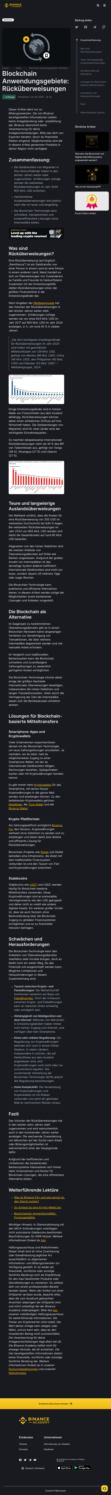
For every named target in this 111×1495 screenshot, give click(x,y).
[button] (104, 5)
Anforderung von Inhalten (57, 1444)
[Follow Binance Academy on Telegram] (30, 1460)
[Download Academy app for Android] (82, 1468)
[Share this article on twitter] (76, 27)
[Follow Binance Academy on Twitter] (25, 1460)
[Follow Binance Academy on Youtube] (35, 1460)
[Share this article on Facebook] (85, 27)
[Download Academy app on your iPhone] (64, 1468)
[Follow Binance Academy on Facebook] (20, 1460)
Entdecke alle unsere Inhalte (53, 1403)
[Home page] (13, 5)
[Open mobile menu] (104, 5)
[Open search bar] (97, 5)
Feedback (49, 1449)
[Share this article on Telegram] (94, 27)
